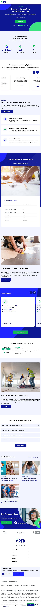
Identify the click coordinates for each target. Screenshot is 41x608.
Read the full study (7, 323)
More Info (37, 604)
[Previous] (34, 72)
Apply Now (20, 21)
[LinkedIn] (22, 546)
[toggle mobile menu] (36, 2)
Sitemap (2, 585)
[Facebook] (16, 546)
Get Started (6, 522)
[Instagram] (24, 546)
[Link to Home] (3, 2)
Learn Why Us (7, 111)
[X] (19, 546)
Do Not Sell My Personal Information (28, 585)
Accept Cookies (31, 604)
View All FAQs (20, 445)
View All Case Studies (20, 332)
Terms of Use (9, 585)
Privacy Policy (16, 585)
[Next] (37, 72)
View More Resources (33, 457)
